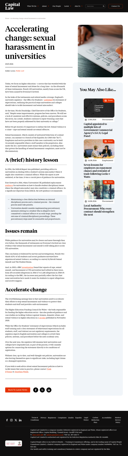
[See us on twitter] (16, 420)
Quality (71, 418)
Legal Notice (86, 419)
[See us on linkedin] (20, 420)
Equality (78, 418)
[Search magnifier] (103, 6)
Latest (66, 6)
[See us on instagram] (11, 420)
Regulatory (52, 418)
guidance (9, 185)
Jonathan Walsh (21, 372)
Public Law (20, 71)
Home (7, 18)
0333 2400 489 (37, 435)
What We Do (31, 6)
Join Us (77, 6)
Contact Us (116, 6)
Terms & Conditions (35, 419)
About (44, 6)
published (48, 100)
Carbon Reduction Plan (95, 420)
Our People (56, 6)
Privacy (43, 418)
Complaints (62, 418)
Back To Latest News (17, 390)
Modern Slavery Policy (118, 420)
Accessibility (106, 418)
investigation (27, 267)
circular (42, 318)
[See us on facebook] (7, 420)
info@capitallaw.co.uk (54, 435)
